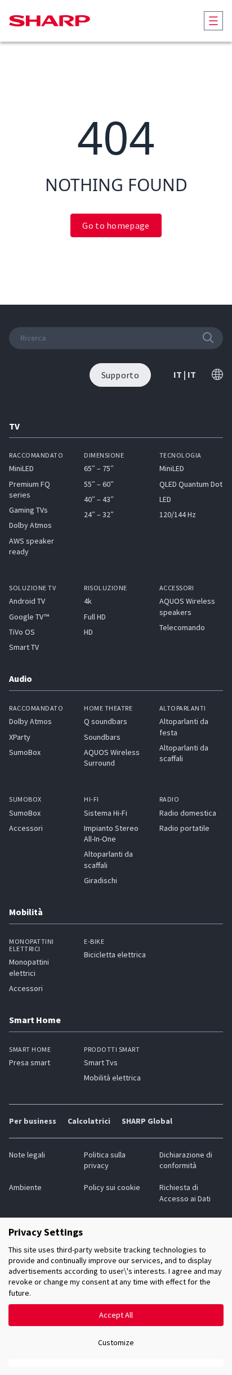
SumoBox (25, 752)
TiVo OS (22, 632)
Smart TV (24, 647)
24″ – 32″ (99, 514)
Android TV (27, 601)
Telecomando (182, 627)
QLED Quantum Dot (190, 484)
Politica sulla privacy (105, 1160)
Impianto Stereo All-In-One (111, 833)
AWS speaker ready (31, 546)
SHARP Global (147, 1121)
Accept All (116, 1315)
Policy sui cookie (112, 1187)
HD (88, 632)
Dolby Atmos (30, 525)
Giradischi (100, 880)
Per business (32, 1121)
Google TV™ (29, 617)
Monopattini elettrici (29, 967)
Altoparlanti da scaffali (183, 753)
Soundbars (102, 737)
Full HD (95, 617)
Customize (116, 1342)
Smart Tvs (101, 1062)
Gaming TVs (28, 510)
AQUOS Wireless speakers (187, 606)
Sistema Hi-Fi (105, 813)
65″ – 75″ (99, 468)
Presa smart (29, 1062)
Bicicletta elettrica (115, 954)
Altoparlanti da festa (183, 726)
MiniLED (21, 468)
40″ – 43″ (99, 499)
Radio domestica (187, 813)
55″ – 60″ (99, 484)
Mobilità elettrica (112, 1078)
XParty (19, 737)
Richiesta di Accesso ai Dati (185, 1192)
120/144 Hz (177, 514)
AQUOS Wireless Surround (112, 757)
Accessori (26, 828)
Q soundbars (105, 721)
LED (165, 499)
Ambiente (25, 1187)
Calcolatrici (89, 1121)
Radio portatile (184, 828)
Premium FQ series (29, 489)
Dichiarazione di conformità (185, 1160)
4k (88, 601)
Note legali (27, 1155)
